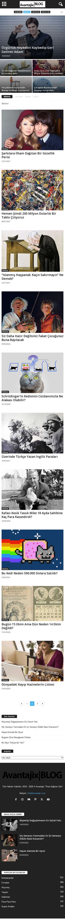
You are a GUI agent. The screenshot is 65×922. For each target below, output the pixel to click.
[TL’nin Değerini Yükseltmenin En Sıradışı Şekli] (16, 69)
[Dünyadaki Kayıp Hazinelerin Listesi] (32, 661)
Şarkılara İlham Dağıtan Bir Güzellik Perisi (28, 155)
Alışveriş (18, 12)
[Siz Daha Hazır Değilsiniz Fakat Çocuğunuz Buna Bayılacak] (32, 312)
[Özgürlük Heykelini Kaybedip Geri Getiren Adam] (32, 37)
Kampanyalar (8, 878)
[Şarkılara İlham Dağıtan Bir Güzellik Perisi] (32, 130)
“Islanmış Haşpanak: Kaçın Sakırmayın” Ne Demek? (32, 277)
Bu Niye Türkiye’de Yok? (13, 743)
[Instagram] (23, 800)
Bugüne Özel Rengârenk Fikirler (16, 737)
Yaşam (5, 892)
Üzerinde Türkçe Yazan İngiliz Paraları (30, 457)
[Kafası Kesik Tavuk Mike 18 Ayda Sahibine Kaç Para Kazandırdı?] (32, 489)
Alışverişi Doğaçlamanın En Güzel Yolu (20, 722)
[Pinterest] (36, 800)
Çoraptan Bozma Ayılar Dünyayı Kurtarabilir (45, 89)
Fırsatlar (46, 12)
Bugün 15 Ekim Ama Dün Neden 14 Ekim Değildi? (31, 626)
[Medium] (29, 800)
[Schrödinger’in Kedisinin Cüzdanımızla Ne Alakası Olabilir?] (32, 373)
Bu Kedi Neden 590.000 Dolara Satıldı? (30, 573)
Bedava (27, 12)
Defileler (35, 12)
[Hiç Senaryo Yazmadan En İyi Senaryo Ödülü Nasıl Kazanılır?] (9, 840)
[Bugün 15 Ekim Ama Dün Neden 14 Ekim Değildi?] (32, 603)
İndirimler (6, 897)
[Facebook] (16, 800)
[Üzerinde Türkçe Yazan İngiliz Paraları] (32, 433)
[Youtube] (49, 800)
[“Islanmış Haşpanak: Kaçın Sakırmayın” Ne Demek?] (32, 251)
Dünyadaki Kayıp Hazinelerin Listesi (28, 684)
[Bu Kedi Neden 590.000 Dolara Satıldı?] (32, 550)
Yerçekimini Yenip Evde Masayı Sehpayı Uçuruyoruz (16, 89)
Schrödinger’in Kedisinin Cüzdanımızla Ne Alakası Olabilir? (32, 398)
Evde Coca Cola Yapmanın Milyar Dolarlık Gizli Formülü (48, 72)
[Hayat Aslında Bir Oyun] (9, 855)
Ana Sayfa (18, 96)
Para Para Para (9, 902)
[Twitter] (42, 800)
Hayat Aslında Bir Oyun (12, 732)
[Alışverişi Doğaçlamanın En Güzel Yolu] (9, 825)
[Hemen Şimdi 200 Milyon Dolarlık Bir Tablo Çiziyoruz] (32, 190)
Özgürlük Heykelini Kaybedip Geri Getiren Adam (28, 49)
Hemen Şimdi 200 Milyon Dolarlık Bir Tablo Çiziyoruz (29, 215)
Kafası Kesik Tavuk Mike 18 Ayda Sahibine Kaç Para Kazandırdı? (32, 515)
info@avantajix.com (36, 793)
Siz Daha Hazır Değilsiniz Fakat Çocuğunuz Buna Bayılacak (32, 338)
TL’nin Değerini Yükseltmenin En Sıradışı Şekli (16, 72)
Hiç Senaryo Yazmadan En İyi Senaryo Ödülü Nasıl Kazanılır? (30, 727)
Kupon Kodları (8, 906)
